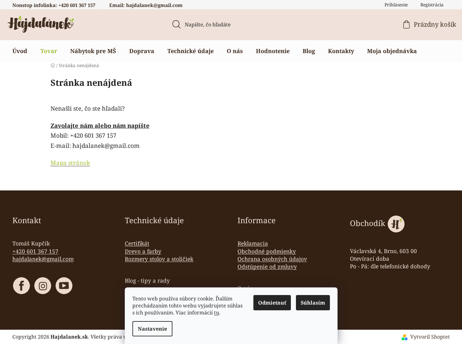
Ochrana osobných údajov (272, 259)
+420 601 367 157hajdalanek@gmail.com (43, 255)
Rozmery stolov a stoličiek (159, 259)
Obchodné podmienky (267, 251)
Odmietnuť (272, 302)
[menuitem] (20, 51)
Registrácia (432, 5)
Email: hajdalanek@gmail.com (146, 5)
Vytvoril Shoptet (430, 336)
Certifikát (137, 243)
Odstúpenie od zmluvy (267, 266)
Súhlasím (313, 302)
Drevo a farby (143, 251)
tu (216, 312)
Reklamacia (253, 243)
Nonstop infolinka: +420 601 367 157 (53, 5)
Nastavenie (152, 328)
